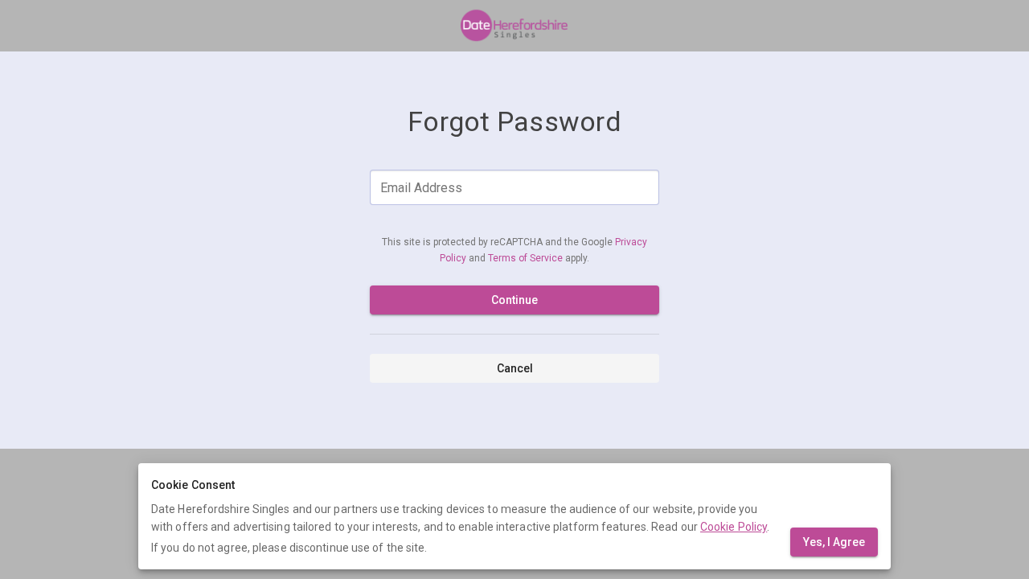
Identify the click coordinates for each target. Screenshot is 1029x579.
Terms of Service (526, 258)
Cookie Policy (733, 526)
